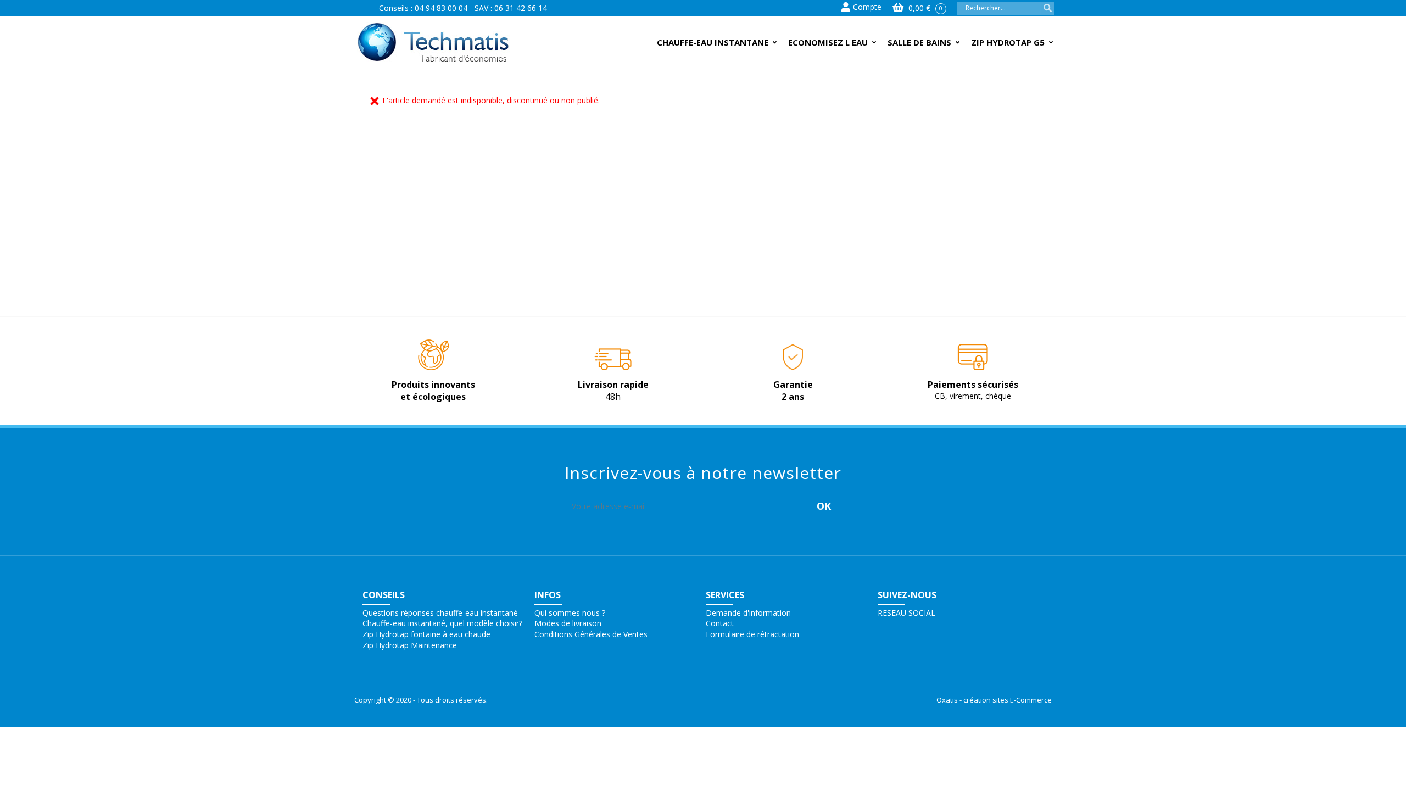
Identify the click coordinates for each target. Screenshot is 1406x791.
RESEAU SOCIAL (906, 613)
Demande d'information (748, 613)
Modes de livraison (567, 623)
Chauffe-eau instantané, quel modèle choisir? (442, 623)
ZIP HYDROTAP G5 (1008, 42)
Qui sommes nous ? (569, 613)
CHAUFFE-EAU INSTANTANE (712, 42)
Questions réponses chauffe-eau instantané (440, 613)
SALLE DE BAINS (919, 42)
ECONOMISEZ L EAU (828, 42)
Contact (720, 623)
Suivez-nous (907, 595)
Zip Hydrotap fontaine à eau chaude (426, 634)
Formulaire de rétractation (752, 634)
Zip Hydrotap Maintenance (409, 645)
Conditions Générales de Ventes (591, 634)
